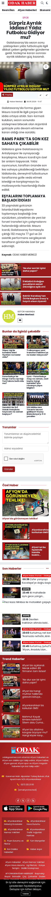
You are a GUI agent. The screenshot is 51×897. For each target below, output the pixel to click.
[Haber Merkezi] (8, 316)
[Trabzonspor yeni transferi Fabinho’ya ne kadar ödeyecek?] (38, 342)
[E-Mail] (20, 320)
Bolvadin (16, 876)
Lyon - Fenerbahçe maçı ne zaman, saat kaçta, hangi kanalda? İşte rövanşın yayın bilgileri (37, 382)
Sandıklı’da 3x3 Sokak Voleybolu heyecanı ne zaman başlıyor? (12, 410)
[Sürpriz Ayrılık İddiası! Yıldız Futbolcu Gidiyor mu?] (25, 76)
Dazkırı (42, 876)
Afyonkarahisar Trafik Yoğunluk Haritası (36, 832)
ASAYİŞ (26, 589)
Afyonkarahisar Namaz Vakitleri (13, 831)
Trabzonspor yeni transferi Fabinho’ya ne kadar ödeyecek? (37, 352)
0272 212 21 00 (27, 784)
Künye (42, 865)
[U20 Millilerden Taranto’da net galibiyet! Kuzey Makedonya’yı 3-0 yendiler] (38, 399)
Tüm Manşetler (37, 840)
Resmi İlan (8, 10)
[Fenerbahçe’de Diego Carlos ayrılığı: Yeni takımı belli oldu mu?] (13, 368)
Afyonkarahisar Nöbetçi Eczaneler (13, 822)
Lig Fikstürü (32, 865)
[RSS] (33, 800)
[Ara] (42, 3)
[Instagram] (28, 800)
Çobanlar (32, 876)
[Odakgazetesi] (22, 3)
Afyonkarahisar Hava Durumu (36, 822)
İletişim (15, 868)
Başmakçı (39, 873)
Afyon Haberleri (27, 10)
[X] (23, 800)
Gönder (8, 469)
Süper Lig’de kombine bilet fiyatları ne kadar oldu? (11, 353)
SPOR (26, 17)
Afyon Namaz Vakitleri (33, 862)
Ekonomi (45, 10)
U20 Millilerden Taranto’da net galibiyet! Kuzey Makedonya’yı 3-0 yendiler (36, 412)
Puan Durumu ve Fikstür (14, 842)
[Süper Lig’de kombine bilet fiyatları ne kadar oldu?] (13, 342)
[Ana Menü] (3, 3)
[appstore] (13, 809)
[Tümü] (47, 568)
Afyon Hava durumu (15, 865)
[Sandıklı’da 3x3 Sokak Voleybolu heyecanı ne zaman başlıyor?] (13, 399)
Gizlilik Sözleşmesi (30, 868)
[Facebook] (18, 800)
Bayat (8, 876)
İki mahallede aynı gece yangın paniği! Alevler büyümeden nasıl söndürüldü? (34, 594)
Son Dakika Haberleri (11, 850)
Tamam (25, 894)
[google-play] (37, 809)
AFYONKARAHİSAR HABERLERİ (19, 873)
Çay (24, 876)
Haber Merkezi (16, 101)
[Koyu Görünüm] (47, 3)
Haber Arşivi (36, 849)
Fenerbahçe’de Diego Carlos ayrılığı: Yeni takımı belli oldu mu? (13, 380)
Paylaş (8, 94)
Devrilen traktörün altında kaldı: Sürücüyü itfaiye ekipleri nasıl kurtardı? (35, 621)
